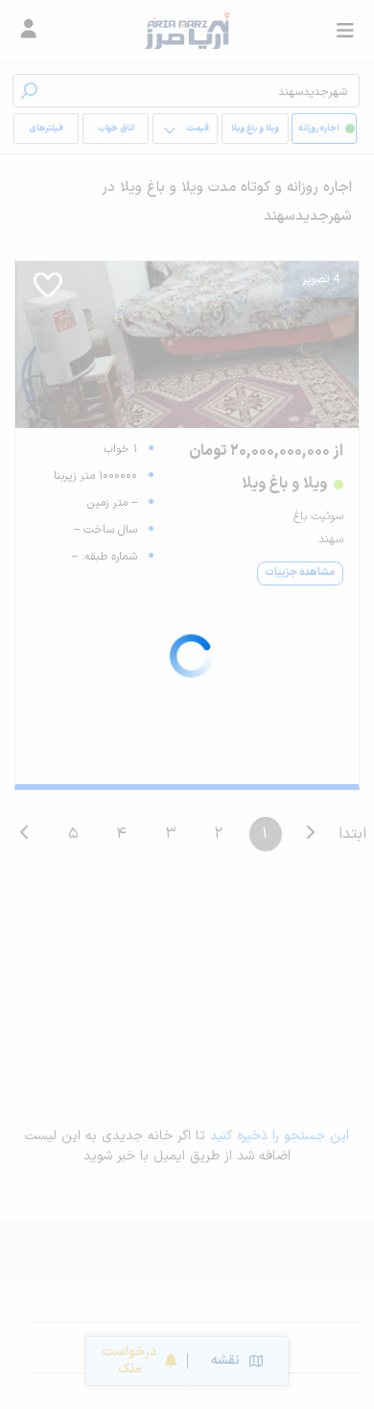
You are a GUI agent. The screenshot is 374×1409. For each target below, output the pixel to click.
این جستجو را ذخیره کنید (279, 1136)
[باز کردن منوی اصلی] (345, 31)
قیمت (197, 128)
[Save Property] (48, 291)
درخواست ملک (129, 1360)
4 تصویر (320, 279)
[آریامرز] (186, 30)
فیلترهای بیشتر (50, 133)
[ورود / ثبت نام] (29, 31)
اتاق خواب (116, 128)
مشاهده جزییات (300, 572)
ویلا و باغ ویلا (255, 128)
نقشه (225, 1360)
